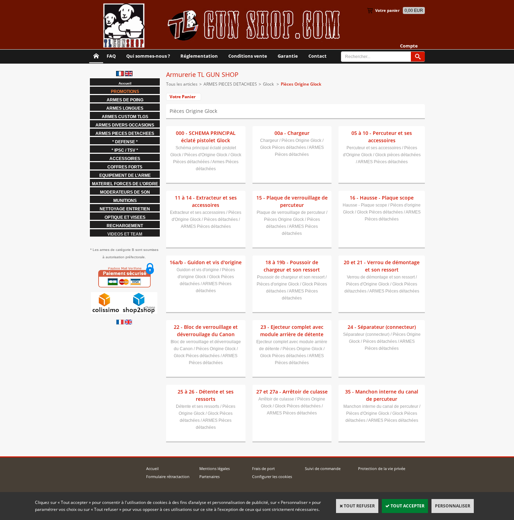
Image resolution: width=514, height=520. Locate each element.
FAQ (111, 56)
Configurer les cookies (272, 476)
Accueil (152, 468)
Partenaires (209, 476)
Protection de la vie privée (381, 468)
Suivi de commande (323, 468)
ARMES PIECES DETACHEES (230, 84)
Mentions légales (214, 468)
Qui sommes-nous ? (148, 56)
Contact (317, 56)
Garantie (288, 56)
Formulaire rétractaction (168, 476)
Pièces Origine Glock (301, 84)
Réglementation (199, 56)
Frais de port (263, 468)
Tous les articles (182, 84)
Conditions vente (247, 56)
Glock (269, 84)
